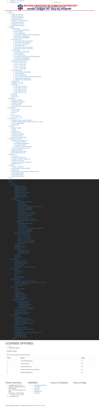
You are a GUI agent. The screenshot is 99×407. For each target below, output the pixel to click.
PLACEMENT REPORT (20, 145)
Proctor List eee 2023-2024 (24, 239)
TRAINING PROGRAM (20, 142)
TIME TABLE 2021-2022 (21, 86)
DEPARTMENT (12, 108)
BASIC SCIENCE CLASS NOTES (23, 42)
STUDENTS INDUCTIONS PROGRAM (21, 168)
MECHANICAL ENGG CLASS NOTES (24, 48)
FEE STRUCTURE (16, 104)
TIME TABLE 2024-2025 (21, 90)
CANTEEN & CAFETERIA (18, 134)
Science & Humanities (17, 117)
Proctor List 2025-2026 (20, 69)
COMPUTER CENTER (17, 136)
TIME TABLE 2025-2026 (21, 92)
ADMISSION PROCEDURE (18, 101)
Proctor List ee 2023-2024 (24, 237)
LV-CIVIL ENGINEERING (21, 75)
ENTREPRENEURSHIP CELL (19, 153)
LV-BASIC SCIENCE (19, 73)
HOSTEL (14, 129)
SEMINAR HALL (15, 131)
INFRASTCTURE (13, 118)
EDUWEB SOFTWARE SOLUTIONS (36, 405)
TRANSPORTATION (16, 132)
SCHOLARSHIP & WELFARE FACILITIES (22, 106)
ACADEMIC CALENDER (17, 83)
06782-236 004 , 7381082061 (16, 394)
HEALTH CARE (15, 170)
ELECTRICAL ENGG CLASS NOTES (24, 47)
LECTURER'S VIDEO (17, 70)
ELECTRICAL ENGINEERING (22, 36)
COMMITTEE (12, 154)
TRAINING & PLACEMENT (15, 139)
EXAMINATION (15, 81)
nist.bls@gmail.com (14, 2)
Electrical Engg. (15, 111)
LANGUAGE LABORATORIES (19, 137)
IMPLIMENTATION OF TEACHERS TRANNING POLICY (25, 171)
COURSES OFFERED (17, 100)
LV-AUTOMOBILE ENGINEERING (23, 72)
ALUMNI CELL (15, 156)
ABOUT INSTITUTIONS (17, 14)
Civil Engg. (14, 112)
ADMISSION (12, 98)
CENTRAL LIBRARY (16, 128)
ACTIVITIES (11, 165)
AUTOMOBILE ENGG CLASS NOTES (24, 41)
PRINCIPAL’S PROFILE (17, 16)
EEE (13, 114)
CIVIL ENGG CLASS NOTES (22, 44)
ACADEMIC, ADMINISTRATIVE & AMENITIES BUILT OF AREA (27, 122)
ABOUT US (11, 13)
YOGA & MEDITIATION (17, 174)
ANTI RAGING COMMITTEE (19, 157)
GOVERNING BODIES (17, 19)
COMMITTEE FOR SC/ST (18, 160)
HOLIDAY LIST (15, 97)
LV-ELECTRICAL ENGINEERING (23, 78)
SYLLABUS (14, 94)
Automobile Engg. (16, 115)
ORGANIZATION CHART (18, 24)
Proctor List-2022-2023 (20, 64)
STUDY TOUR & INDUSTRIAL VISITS (21, 148)
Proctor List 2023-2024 (20, 66)
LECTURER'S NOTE (17, 39)
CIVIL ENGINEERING (20, 33)
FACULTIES (14, 95)
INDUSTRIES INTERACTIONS (19, 151)
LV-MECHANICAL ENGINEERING (23, 80)
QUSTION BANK (16, 50)
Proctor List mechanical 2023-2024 (26, 242)
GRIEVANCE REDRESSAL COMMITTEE (21, 162)
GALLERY (36, 388)
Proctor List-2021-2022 (20, 62)
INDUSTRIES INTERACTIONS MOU (23, 146)
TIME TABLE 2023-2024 (21, 89)
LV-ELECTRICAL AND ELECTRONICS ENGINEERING (28, 76)
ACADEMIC (11, 27)
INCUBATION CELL (16, 163)
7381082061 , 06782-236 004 (16, 1)
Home (10, 11)
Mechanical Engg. (16, 109)
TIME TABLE (15, 84)
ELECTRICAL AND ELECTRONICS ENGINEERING (27, 35)
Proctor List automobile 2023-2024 (26, 240)
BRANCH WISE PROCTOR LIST (19, 61)
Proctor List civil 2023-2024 (24, 236)
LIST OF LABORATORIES (18, 123)
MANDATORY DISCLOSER (18, 25)
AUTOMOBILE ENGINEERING (22, 30)
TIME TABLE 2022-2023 (21, 87)
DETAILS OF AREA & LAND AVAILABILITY (22, 120)
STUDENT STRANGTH (17, 103)
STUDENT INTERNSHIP (18, 167)
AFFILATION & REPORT (18, 22)
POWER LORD (15, 125)
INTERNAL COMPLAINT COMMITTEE (21, 159)
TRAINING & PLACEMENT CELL (20, 140)
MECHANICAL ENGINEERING (22, 38)
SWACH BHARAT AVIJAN (18, 173)
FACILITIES (11, 126)
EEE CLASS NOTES (20, 45)
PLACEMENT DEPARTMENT (22, 143)
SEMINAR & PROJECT (17, 150)
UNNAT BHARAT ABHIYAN (18, 176)
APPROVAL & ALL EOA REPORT (20, 21)
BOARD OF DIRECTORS (18, 17)
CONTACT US (57, 2)
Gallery (10, 177)
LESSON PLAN (15, 28)
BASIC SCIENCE (19, 31)
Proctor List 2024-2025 (20, 67)
